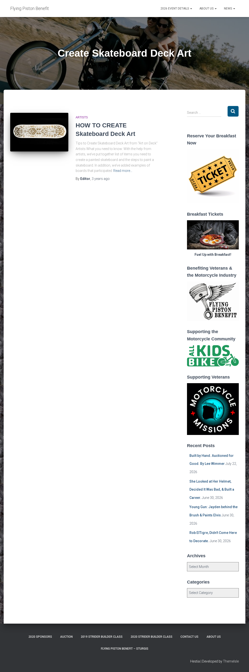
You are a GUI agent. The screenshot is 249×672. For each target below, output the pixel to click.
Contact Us (189, 636)
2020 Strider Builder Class (151, 636)
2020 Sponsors (40, 636)
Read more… (122, 171)
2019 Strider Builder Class (102, 636)
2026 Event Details (175, 8)
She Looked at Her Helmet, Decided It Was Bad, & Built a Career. (211, 489)
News (228, 8)
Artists (82, 117)
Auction (66, 636)
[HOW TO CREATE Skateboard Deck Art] (39, 132)
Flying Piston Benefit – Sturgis (124, 648)
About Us (206, 8)
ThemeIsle (231, 661)
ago (101, 179)
